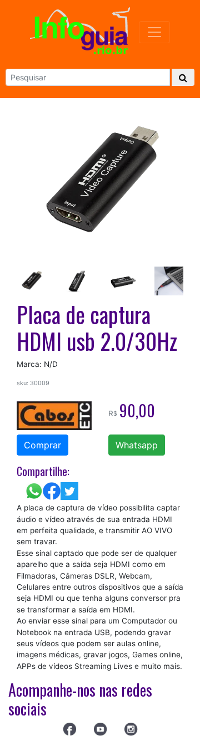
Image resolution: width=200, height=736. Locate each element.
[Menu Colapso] (154, 32)
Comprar (42, 445)
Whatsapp (137, 445)
